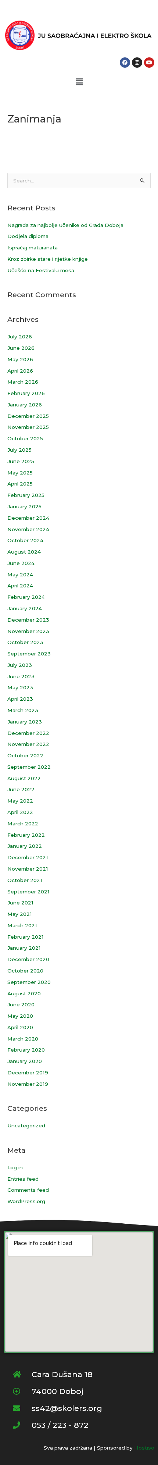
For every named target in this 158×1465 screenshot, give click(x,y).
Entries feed (23, 1179)
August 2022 (24, 778)
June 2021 (20, 903)
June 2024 (21, 563)
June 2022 (21, 789)
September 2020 (29, 982)
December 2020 (28, 959)
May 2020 (20, 1016)
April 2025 (20, 484)
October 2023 (25, 642)
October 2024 (25, 540)
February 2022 (26, 835)
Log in (15, 1167)
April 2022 (20, 812)
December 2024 (28, 518)
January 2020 (24, 1061)
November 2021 (27, 869)
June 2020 (21, 1004)
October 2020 (25, 971)
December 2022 (28, 733)
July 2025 (19, 450)
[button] (79, 82)
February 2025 (25, 495)
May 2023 (20, 687)
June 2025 (20, 461)
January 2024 (24, 608)
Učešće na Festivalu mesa (40, 270)
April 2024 (20, 586)
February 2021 (25, 937)
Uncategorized (26, 1125)
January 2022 (24, 846)
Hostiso (144, 1448)
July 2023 (19, 665)
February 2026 (26, 393)
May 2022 (20, 801)
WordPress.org (26, 1201)
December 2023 (28, 620)
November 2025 (28, 427)
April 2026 (20, 371)
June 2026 (21, 348)
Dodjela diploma (28, 236)
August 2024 (24, 552)
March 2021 (22, 925)
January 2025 (24, 506)
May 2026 (20, 359)
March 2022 (22, 823)
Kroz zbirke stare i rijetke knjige (47, 259)
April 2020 (20, 1027)
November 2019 (27, 1084)
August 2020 (24, 993)
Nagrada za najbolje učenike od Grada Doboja (65, 225)
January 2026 (24, 405)
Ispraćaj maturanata (32, 247)
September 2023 (29, 654)
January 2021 (24, 948)
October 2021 (24, 880)
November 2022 (28, 744)
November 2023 (28, 631)
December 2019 (27, 1072)
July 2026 (19, 336)
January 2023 (24, 722)
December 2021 (27, 857)
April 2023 (20, 699)
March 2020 (22, 1039)
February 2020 (26, 1050)
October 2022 (25, 755)
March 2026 (22, 382)
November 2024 (28, 529)
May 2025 (20, 473)
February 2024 (26, 597)
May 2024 (20, 574)
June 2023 (21, 676)
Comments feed (28, 1190)
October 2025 (25, 438)
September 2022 (29, 767)
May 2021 (19, 914)
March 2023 (22, 710)
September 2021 (28, 892)
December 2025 (28, 416)
